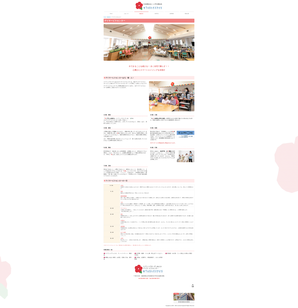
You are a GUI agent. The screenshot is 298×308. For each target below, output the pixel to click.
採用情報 (172, 13)
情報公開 (187, 13)
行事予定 (157, 13)
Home (111, 13)
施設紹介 (141, 13)
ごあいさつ (126, 13)
